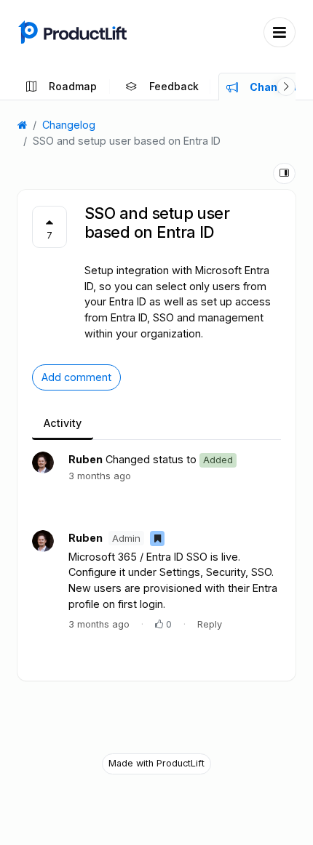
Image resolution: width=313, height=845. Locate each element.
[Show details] (284, 173)
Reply (209, 624)
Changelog (68, 125)
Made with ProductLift (156, 763)
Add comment (76, 377)
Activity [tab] (63, 423)
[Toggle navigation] (280, 32)
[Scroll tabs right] (286, 86)
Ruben (85, 459)
